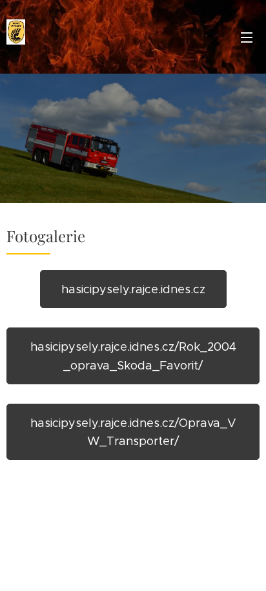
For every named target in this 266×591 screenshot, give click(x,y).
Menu (247, 37)
